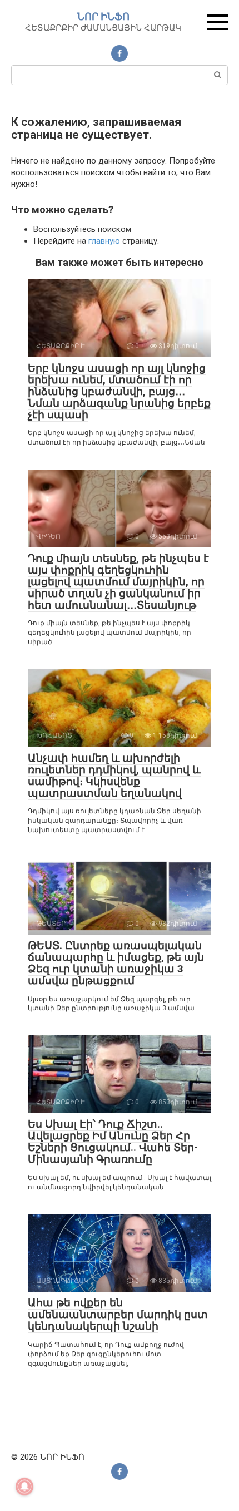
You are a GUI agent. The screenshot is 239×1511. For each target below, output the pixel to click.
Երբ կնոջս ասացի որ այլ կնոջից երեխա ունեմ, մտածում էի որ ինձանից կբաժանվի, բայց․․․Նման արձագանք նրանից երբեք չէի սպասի (119, 391)
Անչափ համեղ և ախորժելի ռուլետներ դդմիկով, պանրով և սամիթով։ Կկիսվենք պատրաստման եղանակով (114, 775)
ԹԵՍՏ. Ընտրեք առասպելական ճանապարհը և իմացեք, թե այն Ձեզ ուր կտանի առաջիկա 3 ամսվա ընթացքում (116, 963)
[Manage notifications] (24, 1486)
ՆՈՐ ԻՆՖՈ (103, 16)
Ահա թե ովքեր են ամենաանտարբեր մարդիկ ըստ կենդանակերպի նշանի (118, 1314)
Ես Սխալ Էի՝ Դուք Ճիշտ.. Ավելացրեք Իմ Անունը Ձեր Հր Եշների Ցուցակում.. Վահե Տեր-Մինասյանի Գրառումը (113, 1142)
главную (104, 241)
